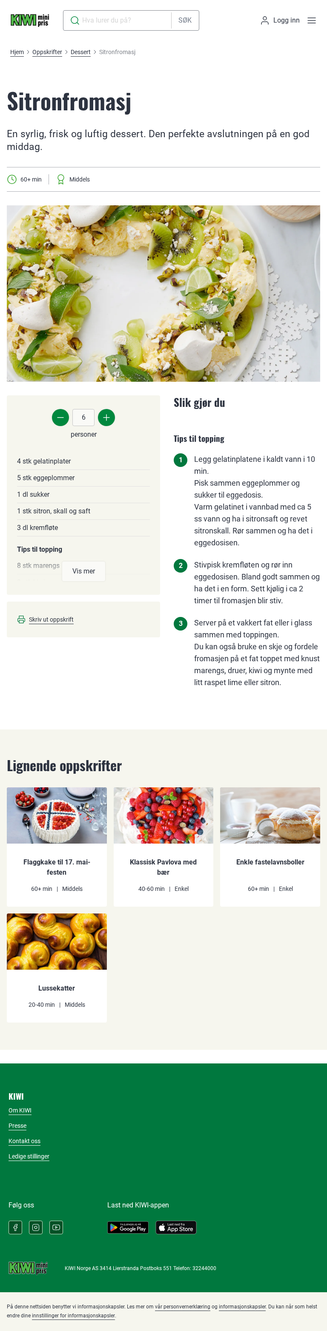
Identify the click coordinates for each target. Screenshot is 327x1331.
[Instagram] (36, 1227)
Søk (185, 20)
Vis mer (83, 571)
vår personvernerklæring (182, 1307)
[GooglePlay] (128, 1227)
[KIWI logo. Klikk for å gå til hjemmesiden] (29, 20)
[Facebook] (15, 1227)
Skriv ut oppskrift (51, 619)
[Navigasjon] (312, 20)
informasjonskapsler (242, 1307)
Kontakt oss (24, 1141)
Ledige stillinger (29, 1156)
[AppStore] (176, 1227)
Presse (17, 1125)
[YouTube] (56, 1227)
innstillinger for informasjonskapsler (73, 1316)
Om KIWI (20, 1110)
